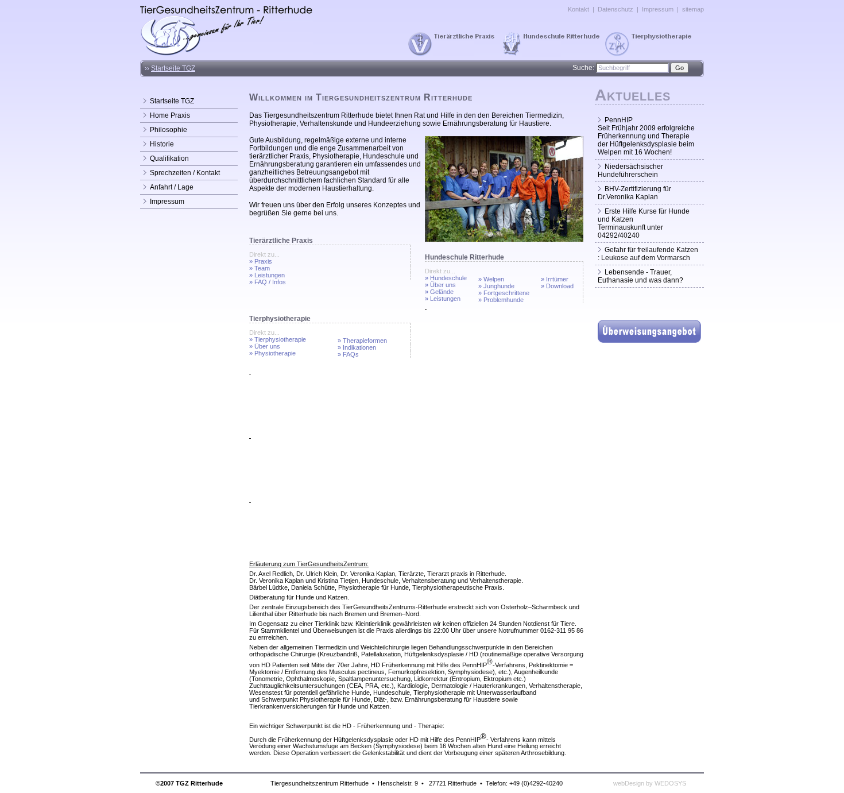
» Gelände (439, 291)
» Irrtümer (554, 279)
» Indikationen (357, 347)
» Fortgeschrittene (503, 292)
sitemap (693, 9)
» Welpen (491, 279)
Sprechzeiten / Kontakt (185, 173)
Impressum (657, 9)
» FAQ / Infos (267, 281)
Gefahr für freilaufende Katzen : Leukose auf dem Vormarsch (648, 254)
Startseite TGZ (173, 68)
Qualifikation (169, 158)
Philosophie (168, 130)
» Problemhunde (501, 299)
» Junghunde (496, 286)
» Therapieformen (362, 340)
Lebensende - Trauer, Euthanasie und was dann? (640, 276)
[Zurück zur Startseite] (226, 54)
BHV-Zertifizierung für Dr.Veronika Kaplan (634, 193)
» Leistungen (267, 275)
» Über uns (440, 284)
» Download (557, 286)
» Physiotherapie (272, 353)
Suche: (583, 68)
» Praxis (260, 261)
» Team (259, 268)
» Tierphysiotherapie (277, 339)
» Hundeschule (446, 277)
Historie (162, 144)
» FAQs (348, 354)
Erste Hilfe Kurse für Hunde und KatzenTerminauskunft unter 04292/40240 (644, 223)
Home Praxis (170, 115)
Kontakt (578, 9)
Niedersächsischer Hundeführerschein (630, 171)
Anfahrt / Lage (171, 187)
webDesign (628, 783)
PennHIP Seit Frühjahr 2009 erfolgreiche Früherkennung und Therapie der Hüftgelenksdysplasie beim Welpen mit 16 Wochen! (646, 136)
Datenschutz (615, 9)
